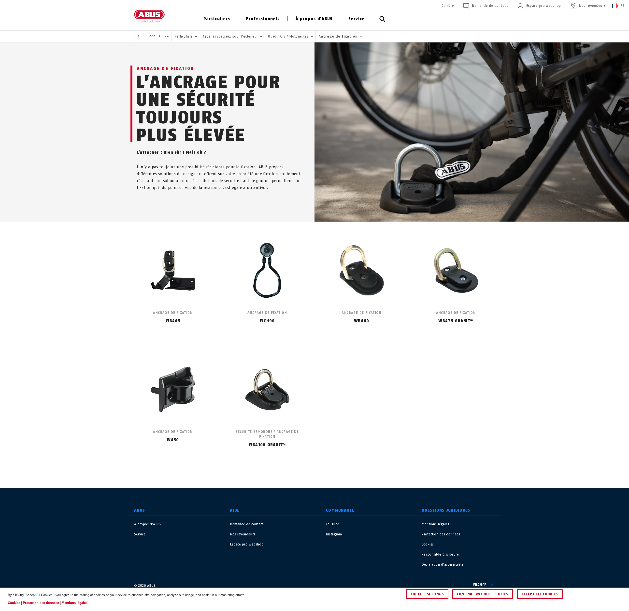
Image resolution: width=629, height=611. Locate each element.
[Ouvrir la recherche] (382, 21)
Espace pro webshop (543, 6)
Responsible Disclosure (440, 554)
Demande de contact (490, 6)
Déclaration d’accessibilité (442, 564)
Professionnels (263, 18)
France (479, 585)
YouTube (332, 524)
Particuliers (216, 18)
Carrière (448, 6)
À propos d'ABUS (314, 18)
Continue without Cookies (482, 594)
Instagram (334, 534)
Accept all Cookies (540, 594)
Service (356, 18)
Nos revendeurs (592, 6)
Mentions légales (435, 524)
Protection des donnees (441, 534)
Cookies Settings (427, 594)
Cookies (428, 544)
